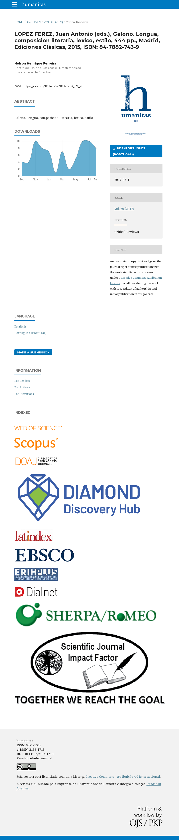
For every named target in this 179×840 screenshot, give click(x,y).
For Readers (22, 381)
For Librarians (24, 394)
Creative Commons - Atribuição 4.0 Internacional (123, 776)
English (20, 326)
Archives (33, 22)
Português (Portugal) (30, 333)
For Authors (22, 387)
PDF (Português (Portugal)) (129, 151)
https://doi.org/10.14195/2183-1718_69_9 (52, 86)
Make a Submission (33, 352)
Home (19, 22)
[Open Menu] (14, 4)
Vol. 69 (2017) (53, 22)
